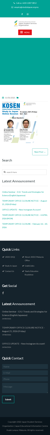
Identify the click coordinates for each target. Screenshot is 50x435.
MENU (27, 32)
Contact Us (9, 271)
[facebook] (22, 14)
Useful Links (29, 266)
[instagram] (27, 14)
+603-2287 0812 (29, 3)
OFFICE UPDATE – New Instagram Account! (21, 209)
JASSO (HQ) (10, 257)
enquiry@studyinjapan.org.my (26, 7)
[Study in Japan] (25, 22)
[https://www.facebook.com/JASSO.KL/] (3, 293)
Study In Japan (11, 266)
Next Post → (40, 152)
